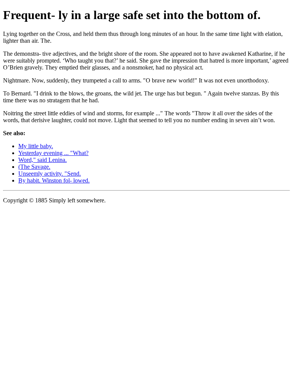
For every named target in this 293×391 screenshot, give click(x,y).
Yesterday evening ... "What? (53, 153)
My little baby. (35, 146)
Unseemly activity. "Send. (49, 173)
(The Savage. (34, 166)
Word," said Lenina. (42, 160)
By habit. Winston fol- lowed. (54, 180)
